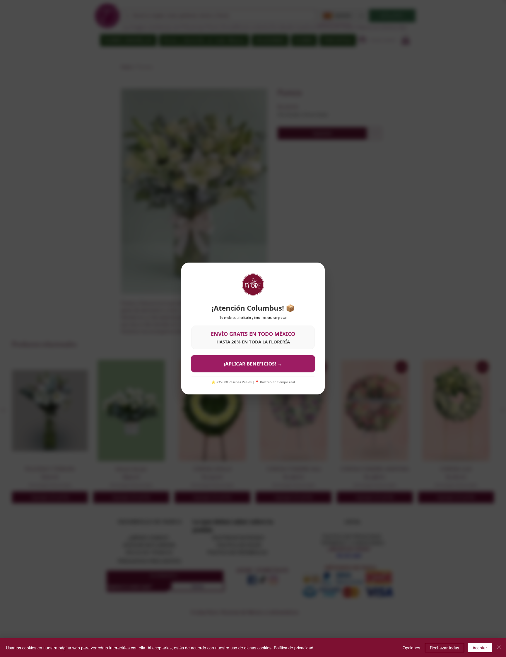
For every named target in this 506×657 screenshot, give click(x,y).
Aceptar (480, 648)
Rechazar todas (444, 648)
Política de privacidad (293, 648)
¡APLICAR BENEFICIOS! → (253, 363)
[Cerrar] (498, 647)
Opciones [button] (411, 648)
